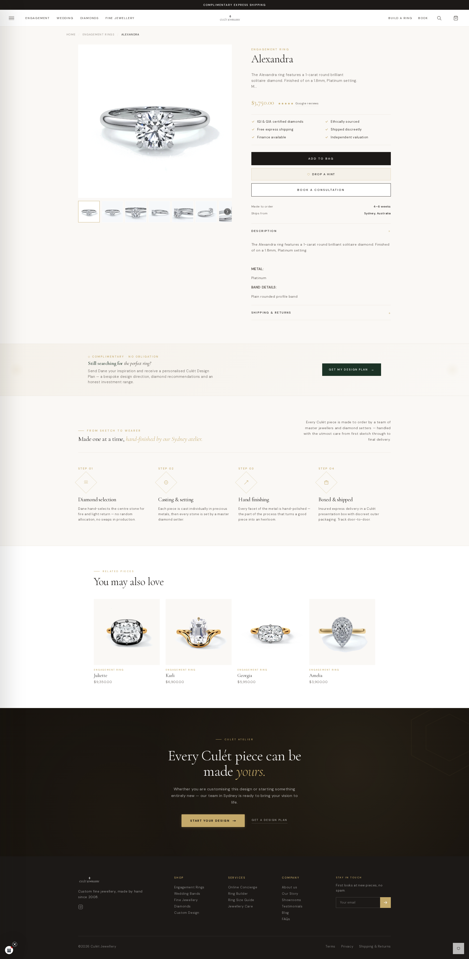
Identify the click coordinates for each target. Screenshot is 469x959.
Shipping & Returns (375, 946)
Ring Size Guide (241, 900)
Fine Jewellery (120, 18)
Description (321, 231)
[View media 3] (136, 211)
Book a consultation (321, 190)
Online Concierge (242, 887)
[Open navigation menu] (13, 18)
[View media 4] (159, 211)
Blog (285, 913)
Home (70, 34)
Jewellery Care (240, 906)
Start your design (210, 821)
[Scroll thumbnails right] (227, 211)
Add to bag (321, 159)
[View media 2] (112, 211)
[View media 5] (182, 211)
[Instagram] (80, 907)
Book (423, 18)
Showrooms (291, 900)
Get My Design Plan (351, 369)
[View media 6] (206, 211)
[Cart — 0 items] (455, 18)
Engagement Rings (98, 34)
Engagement (37, 18)
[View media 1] (89, 211)
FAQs (286, 919)
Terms (330, 946)
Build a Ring (400, 18)
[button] (9, 950)
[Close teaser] (14, 944)
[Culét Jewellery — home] (242, 18)
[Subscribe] (385, 902)
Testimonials (292, 906)
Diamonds (89, 18)
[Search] (439, 18)
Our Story (290, 894)
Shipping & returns (321, 313)
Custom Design (186, 913)
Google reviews (307, 103)
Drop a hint (323, 174)
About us (289, 887)
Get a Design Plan (269, 820)
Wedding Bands (187, 894)
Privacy (347, 946)
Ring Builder (238, 894)
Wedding (65, 18)
